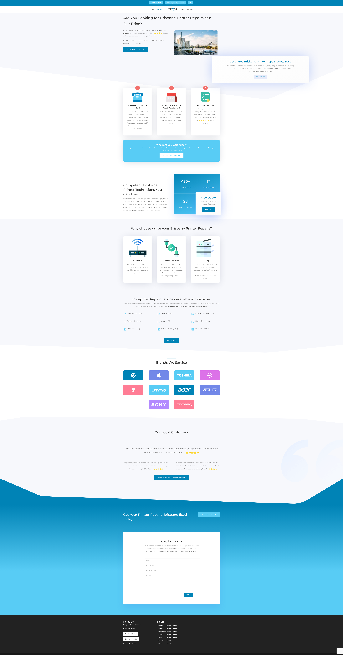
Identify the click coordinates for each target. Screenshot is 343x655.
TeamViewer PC (130, 634)
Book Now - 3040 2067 (135, 49)
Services (159, 9)
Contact (189, 9)
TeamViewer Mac (131, 639)
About (183, 9)
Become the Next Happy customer (171, 478)
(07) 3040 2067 (131, 628)
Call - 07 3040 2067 (209, 515)
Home (152, 9)
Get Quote (208, 209)
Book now (171, 340)
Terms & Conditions (129, 644)
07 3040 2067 (156, 3)
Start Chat (260, 77)
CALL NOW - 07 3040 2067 (171, 155)
